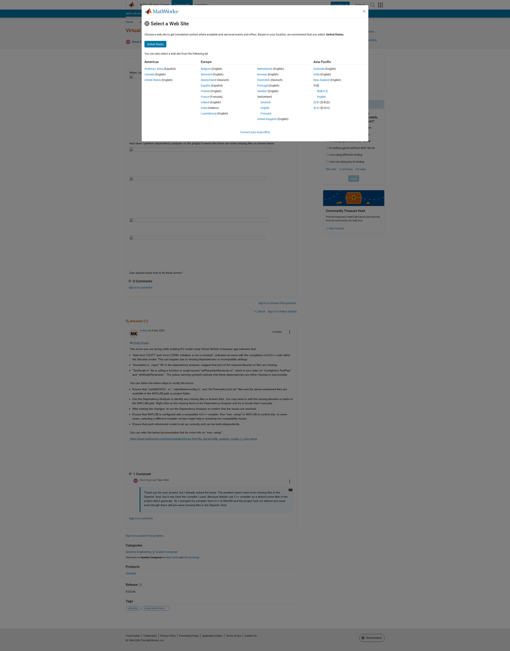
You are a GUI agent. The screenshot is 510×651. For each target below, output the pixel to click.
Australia (319, 68)
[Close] (364, 11)
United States (152, 80)
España (205, 85)
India (316, 74)
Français (266, 113)
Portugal (262, 85)
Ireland (205, 102)
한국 (316, 107)
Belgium (206, 68)
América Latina (153, 68)
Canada (149, 74)
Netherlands (264, 68)
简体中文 (322, 91)
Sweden (262, 91)
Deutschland (208, 80)
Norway (262, 74)
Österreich (263, 80)
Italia (204, 107)
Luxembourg (209, 113)
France (205, 96)
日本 (316, 102)
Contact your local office (255, 132)
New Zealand (321, 80)
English (265, 107)
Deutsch (266, 102)
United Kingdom (267, 119)
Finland (205, 91)
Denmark (206, 74)
